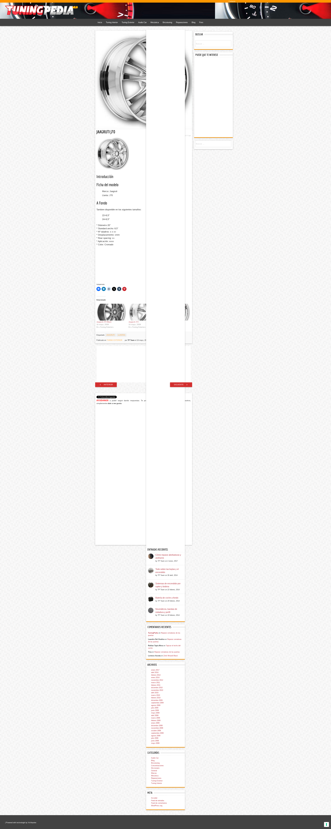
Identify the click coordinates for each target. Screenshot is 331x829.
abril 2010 (154, 693)
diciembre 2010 (157, 688)
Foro (201, 22)
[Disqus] (143, 439)
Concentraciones (157, 766)
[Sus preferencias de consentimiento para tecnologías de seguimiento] (326, 824)
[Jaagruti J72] (143, 312)
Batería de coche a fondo (166, 598)
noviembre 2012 (157, 680)
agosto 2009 (155, 705)
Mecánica (155, 22)
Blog (193, 22)
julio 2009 (154, 708)
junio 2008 (155, 741)
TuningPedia (153, 633)
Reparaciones (182, 22)
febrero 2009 (155, 720)
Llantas (121, 335)
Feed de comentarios (159, 803)
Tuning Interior (112, 22)
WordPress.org (156, 806)
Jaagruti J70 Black (103, 322)
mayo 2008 (155, 743)
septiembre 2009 (157, 703)
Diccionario (155, 768)
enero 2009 (155, 723)
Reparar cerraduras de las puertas (167, 652)
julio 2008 (154, 738)
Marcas (154, 773)
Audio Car (142, 22)
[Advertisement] (117, 265)
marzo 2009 (155, 718)
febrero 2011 (155, 685)
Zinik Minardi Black (170, 656)
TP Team (188, 135)
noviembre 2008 (157, 728)
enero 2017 (155, 670)
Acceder (154, 798)
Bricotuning (167, 22)
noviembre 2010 (157, 690)
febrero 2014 (155, 675)
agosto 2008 (155, 736)
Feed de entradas (157, 801)
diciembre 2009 (157, 700)
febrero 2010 (155, 698)
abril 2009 (154, 715)
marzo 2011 (155, 682)
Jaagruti (110, 335)
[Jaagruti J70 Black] (111, 312)
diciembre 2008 (157, 726)
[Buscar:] (213, 44)
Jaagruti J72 (134, 322)
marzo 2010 (155, 695)
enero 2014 (155, 677)
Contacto (232, 1)
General (154, 771)
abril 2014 (154, 672)
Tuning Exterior (128, 22)
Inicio (100, 22)
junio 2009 (155, 710)
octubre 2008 (156, 731)
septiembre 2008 (157, 733)
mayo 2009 (155, 713)
